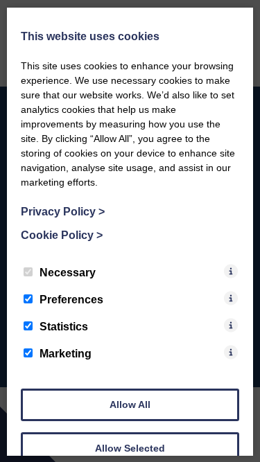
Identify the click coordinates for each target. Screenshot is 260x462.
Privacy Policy (63, 211)
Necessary (68, 272)
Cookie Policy (62, 234)
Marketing (66, 353)
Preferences (71, 299)
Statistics (64, 326)
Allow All (130, 403)
